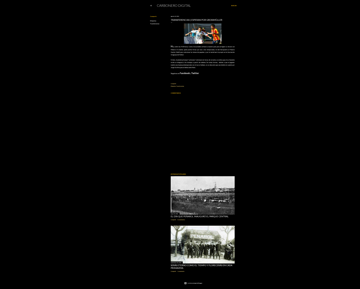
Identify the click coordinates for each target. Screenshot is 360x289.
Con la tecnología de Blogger (194, 283)
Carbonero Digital (174, 5)
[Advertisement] (203, 155)
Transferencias (154, 23)
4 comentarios (181, 219)
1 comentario (180, 271)
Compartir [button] (153, 16)
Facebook (185, 73)
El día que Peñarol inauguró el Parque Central (200, 216)
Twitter (195, 73)
